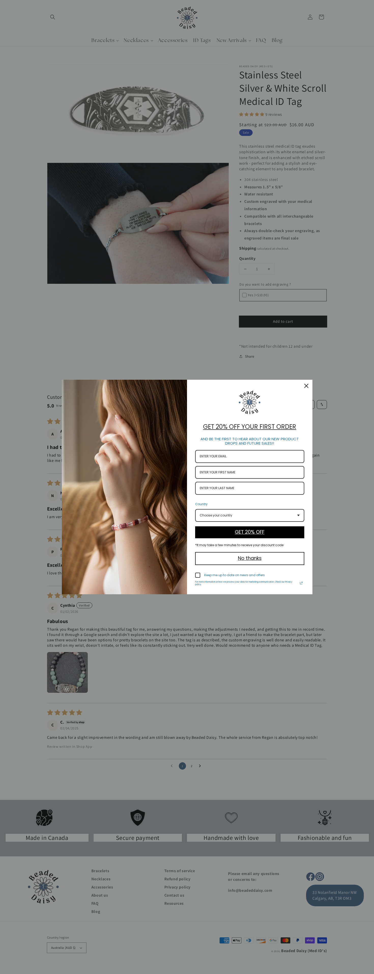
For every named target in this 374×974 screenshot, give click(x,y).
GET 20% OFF (249, 532)
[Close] (306, 386)
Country (201, 504)
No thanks (250, 558)
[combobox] (249, 515)
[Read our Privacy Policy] (301, 583)
